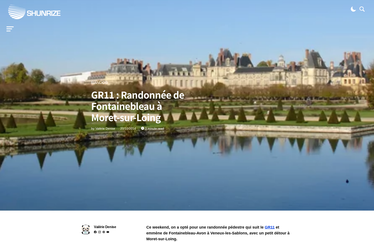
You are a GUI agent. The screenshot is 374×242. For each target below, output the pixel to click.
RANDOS (99, 82)
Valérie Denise (105, 227)
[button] (10, 29)
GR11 (270, 227)
